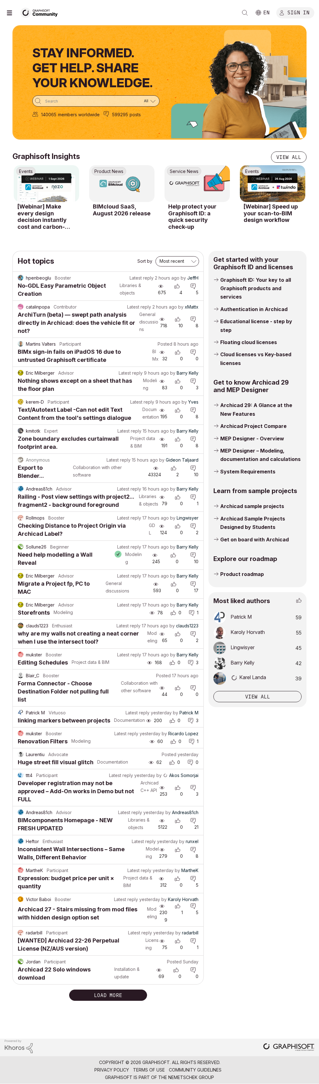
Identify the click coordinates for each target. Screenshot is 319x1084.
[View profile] (20, 278)
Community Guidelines (195, 1069)
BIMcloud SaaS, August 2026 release (121, 210)
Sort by (144, 261)
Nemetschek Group (191, 1077)
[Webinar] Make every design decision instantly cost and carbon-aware (42, 216)
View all (288, 157)
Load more (108, 995)
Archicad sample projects (252, 506)
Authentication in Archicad (254, 309)
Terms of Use (149, 1069)
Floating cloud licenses (248, 342)
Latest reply (142, 278)
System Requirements (247, 471)
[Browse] (12, 13)
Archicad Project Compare (253, 426)
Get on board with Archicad (254, 539)
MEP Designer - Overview (252, 438)
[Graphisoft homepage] (288, 1047)
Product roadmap (242, 574)
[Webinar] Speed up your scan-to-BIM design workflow (271, 213)
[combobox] (96, 101)
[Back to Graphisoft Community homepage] (41, 12)
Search (245, 13)
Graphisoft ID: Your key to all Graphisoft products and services (255, 288)
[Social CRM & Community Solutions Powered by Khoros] (19, 1045)
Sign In (298, 12)
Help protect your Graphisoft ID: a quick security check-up (192, 216)
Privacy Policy (111, 1069)
